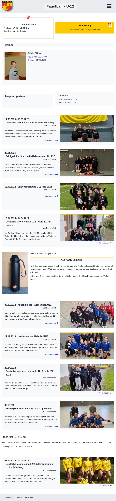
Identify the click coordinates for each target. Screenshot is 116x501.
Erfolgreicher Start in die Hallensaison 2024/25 (30, 156)
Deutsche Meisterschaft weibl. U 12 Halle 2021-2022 (30, 373)
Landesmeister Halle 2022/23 (33, 336)
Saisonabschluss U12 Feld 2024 (35, 187)
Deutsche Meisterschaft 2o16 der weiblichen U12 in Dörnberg (29, 466)
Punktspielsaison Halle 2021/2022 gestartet (29, 408)
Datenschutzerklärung (24, 497)
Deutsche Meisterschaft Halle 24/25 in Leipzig (30, 122)
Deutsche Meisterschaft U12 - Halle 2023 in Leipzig (28, 223)
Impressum (9, 497)
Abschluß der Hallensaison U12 (34, 305)
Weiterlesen (50, 141)
